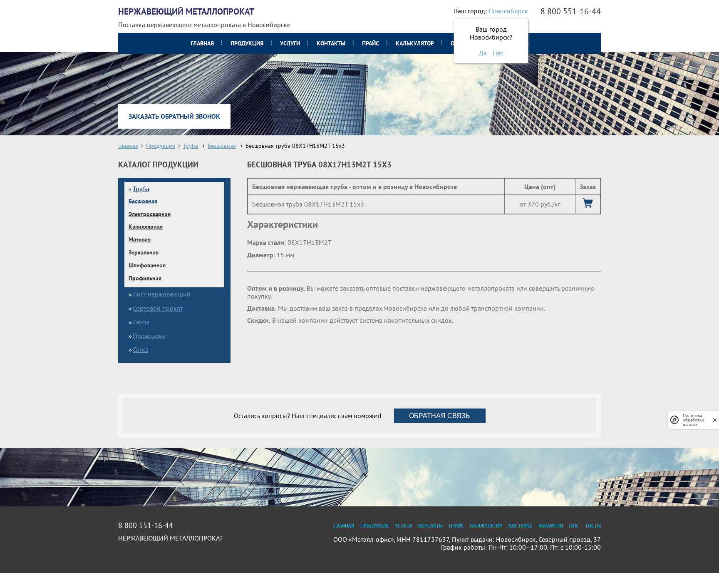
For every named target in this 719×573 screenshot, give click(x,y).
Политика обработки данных (693, 420)
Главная (202, 43)
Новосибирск (508, 11)
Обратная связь (439, 415)
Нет (498, 53)
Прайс (370, 43)
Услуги (290, 43)
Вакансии (550, 525)
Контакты (331, 43)
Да (483, 53)
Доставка (520, 525)
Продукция (247, 43)
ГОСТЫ (593, 525)
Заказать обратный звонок (174, 116)
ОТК (573, 525)
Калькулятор (415, 43)
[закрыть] (715, 420)
